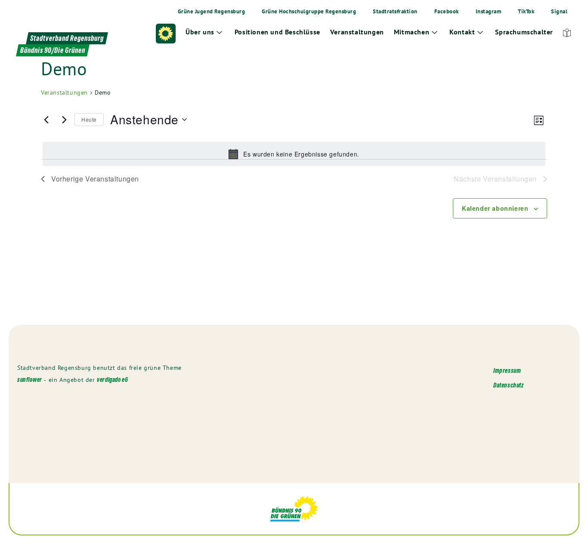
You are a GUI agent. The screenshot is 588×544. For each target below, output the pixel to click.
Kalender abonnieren (495, 208)
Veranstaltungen (64, 92)
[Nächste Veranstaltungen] (63, 119)
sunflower (29, 379)
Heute (89, 119)
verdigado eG (112, 379)
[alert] (294, 154)
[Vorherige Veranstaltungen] (46, 119)
